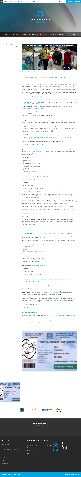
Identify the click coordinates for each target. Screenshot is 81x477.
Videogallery (19, 1)
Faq (44, 431)
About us (6, 1)
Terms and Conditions (39, 431)
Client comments (27, 1)
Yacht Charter (72, 34)
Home (6, 34)
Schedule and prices (33, 34)
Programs (11, 34)
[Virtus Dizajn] (72, 474)
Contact (38, 1)
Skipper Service (53, 34)
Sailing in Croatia (62, 34)
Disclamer (32, 431)
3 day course (28, 291)
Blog (34, 1)
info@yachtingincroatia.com (33, 450)
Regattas (23, 34)
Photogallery (12, 1)
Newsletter (48, 431)
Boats (17, 34)
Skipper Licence (43, 34)
